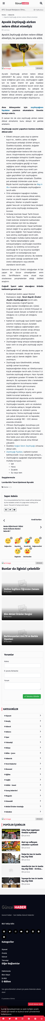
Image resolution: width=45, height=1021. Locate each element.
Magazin (8, 796)
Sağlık (7, 780)
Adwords (8, 759)
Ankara (8, 732)
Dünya (7, 748)
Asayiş (7, 721)
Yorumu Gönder (32, 696)
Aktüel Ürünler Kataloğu (14, 807)
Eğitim (7, 775)
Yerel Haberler (10, 764)
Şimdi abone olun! (35, 1004)
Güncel (8, 727)
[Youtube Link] (14, 510)
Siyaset (8, 716)
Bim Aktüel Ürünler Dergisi (18, 614)
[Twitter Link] (10, 510)
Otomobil (9, 801)
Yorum (6, 680)
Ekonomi (8, 769)
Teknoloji (9, 743)
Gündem (8, 812)
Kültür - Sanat (10, 785)
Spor (7, 737)
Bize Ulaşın (6, 975)
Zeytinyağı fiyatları (14, 452)
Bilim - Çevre (10, 753)
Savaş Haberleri (11, 791)
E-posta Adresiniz (11, 671)
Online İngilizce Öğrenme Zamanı (21, 589)
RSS (5, 978)
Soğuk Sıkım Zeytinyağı (24, 446)
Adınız (6, 661)
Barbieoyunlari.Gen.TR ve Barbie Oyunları (21, 637)
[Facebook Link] (6, 510)
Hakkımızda (6, 971)
